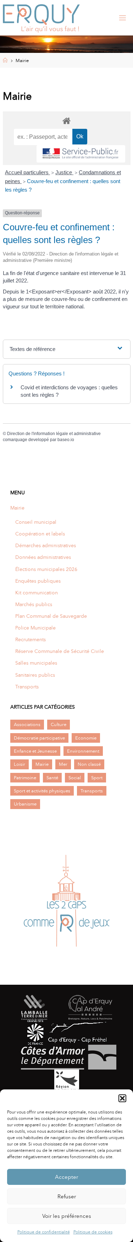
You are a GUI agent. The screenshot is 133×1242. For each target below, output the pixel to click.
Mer (63, 764)
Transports (27, 686)
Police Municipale (35, 628)
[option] (66, 902)
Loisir (19, 764)
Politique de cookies (92, 1232)
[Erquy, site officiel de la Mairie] (41, 18)
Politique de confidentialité (43, 1232)
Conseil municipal (35, 522)
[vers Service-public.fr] (81, 154)
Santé (52, 777)
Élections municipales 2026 (46, 569)
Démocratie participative (39, 738)
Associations (27, 724)
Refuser (66, 1196)
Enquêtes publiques (38, 581)
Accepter (66, 1177)
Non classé (89, 764)
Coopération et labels (40, 534)
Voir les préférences (66, 1216)
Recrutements (30, 639)
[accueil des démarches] (66, 120)
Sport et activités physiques (42, 790)
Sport (96, 777)
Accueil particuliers (27, 172)
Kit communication (36, 592)
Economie (85, 738)
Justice (64, 172)
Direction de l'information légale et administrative (54, 433)
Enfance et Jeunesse (35, 751)
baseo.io (65, 439)
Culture (58, 724)
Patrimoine (25, 777)
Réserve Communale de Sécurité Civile (59, 651)
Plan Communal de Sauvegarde (51, 616)
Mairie (17, 508)
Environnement (83, 751)
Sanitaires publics (35, 675)
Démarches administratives (45, 545)
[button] (122, 1098)
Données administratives (43, 557)
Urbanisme (25, 804)
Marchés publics (33, 604)
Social (74, 777)
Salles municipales (36, 663)
